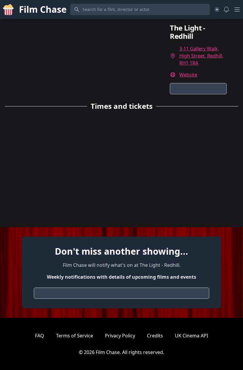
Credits (155, 335)
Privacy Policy (120, 335)
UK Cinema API (191, 335)
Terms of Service (74, 335)
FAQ (39, 335)
